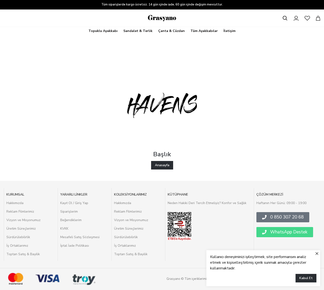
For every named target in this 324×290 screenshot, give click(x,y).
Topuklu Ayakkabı (103, 31)
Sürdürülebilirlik (18, 237)
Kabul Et (306, 278)
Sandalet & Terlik (138, 31)
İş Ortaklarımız (17, 245)
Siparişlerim (69, 211)
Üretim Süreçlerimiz (21, 228)
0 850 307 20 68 (287, 217)
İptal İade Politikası (74, 245)
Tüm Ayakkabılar (204, 31)
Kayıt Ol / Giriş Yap (74, 203)
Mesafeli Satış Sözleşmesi (80, 237)
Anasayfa (162, 165)
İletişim (229, 31)
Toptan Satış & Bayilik (23, 254)
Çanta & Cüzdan (171, 31)
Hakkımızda (14, 203)
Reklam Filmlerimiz (20, 211)
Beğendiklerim (71, 220)
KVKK (64, 228)
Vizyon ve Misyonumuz (23, 220)
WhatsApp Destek (288, 232)
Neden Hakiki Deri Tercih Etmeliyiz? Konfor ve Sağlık (207, 203)
